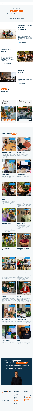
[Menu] (30, 3)
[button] (1, 111)
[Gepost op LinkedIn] (14, 101)
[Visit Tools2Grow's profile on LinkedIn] (2, 101)
